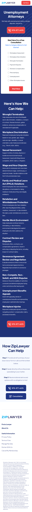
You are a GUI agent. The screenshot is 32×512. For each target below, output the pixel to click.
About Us (5, 428)
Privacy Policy (6, 437)
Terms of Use (6, 440)
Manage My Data (7, 444)
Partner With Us (7, 447)
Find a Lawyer (6, 424)
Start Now (16, 89)
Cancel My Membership (10, 450)
